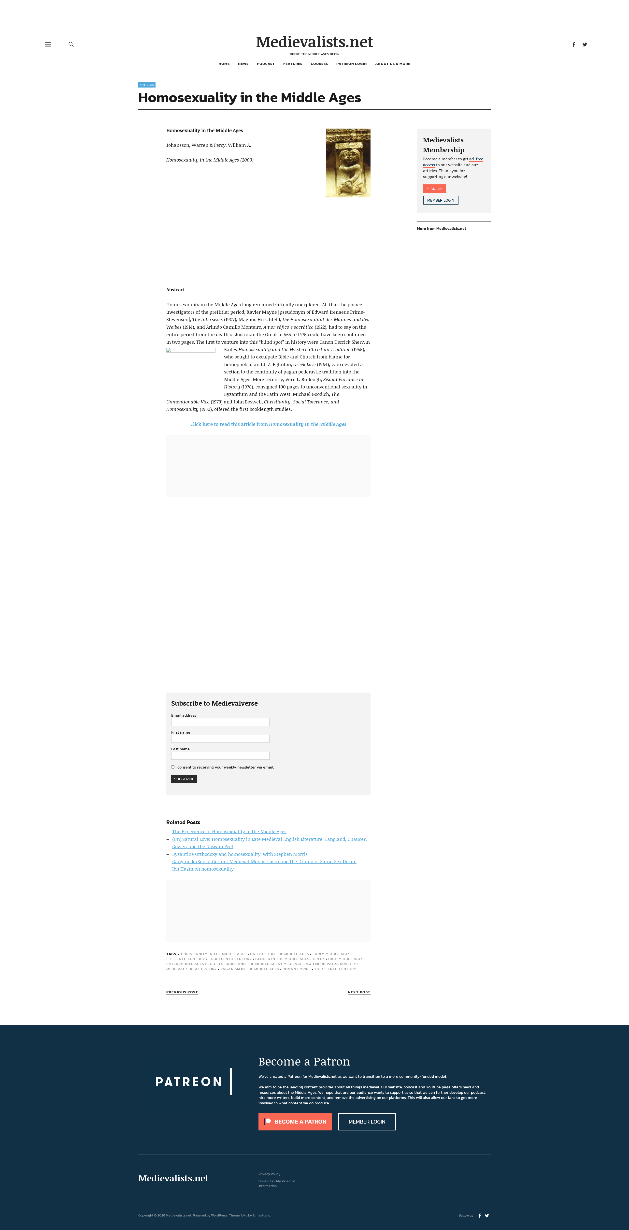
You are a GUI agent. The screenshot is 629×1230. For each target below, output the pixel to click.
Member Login (440, 200)
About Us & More (392, 63)
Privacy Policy (269, 1174)
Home (224, 63)
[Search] (71, 44)
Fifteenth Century (185, 959)
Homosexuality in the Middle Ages (307, 424)
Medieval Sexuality (335, 963)
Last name (180, 749)
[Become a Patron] (295, 1129)
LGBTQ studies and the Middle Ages (244, 963)
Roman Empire (297, 969)
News (243, 63)
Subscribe (184, 779)
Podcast (266, 63)
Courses (319, 63)
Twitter (584, 44)
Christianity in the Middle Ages (214, 954)
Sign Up (434, 189)
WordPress (219, 1215)
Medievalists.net (314, 41)
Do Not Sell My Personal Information (276, 1183)
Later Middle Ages (185, 963)
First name (180, 732)
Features (292, 63)
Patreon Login (351, 63)
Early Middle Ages (331, 954)
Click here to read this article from (229, 424)
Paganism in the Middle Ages (249, 969)
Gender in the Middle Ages (282, 959)
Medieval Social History (191, 969)
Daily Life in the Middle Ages (279, 954)
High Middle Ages (345, 959)
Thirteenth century (335, 969)
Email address (183, 715)
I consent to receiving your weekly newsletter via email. (224, 767)
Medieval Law (298, 963)
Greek (319, 959)
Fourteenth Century (230, 959)
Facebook (573, 44)
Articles (147, 85)
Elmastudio (261, 1215)
